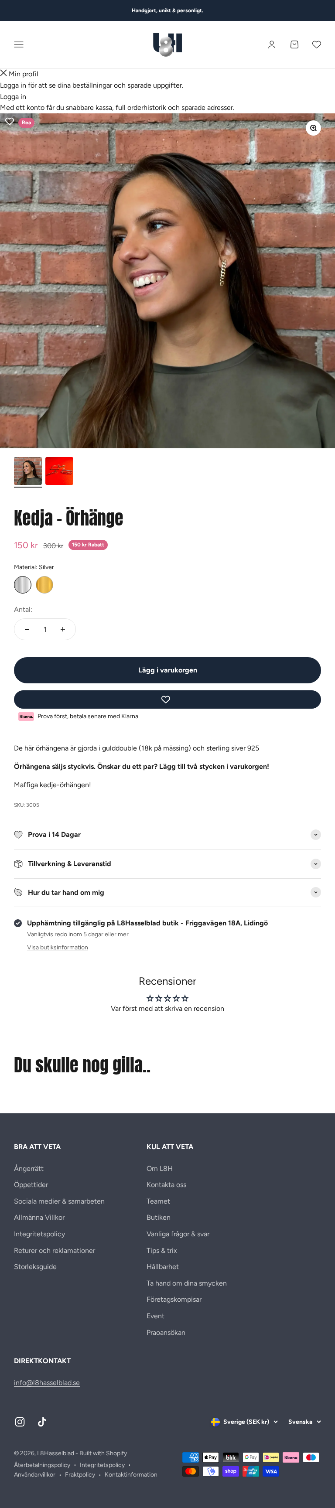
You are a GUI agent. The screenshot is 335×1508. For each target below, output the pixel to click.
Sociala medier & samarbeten (59, 1201)
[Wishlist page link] (316, 44)
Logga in (13, 96)
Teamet (158, 1201)
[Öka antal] (62, 629)
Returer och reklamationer (54, 1250)
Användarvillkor (34, 1474)
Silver (22, 585)
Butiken (159, 1217)
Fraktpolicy (80, 1474)
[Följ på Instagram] (20, 1422)
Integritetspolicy (39, 1234)
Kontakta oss (166, 1184)
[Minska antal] (27, 629)
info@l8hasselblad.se (47, 1382)
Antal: (23, 609)
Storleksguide (35, 1266)
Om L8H (160, 1168)
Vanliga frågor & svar (178, 1234)
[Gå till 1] (28, 472)
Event (155, 1316)
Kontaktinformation (131, 1474)
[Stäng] (3, 74)
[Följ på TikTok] (42, 1422)
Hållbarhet (163, 1266)
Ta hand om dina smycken (187, 1283)
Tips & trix (162, 1250)
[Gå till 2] (59, 472)
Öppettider (31, 1184)
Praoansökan (166, 1332)
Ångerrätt (29, 1168)
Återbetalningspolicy (42, 1465)
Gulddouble (44, 585)
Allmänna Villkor (39, 1217)
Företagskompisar (174, 1299)
